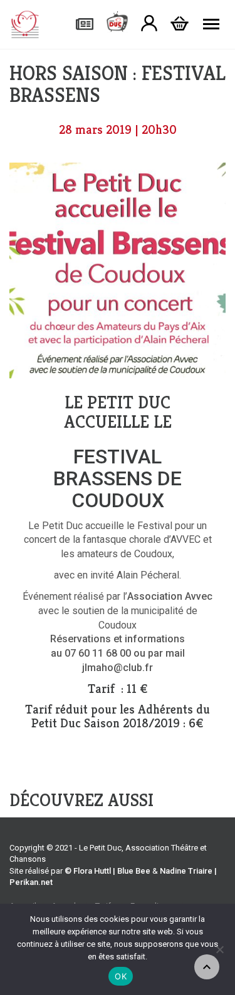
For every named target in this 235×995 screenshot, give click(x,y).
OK (121, 976)
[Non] (219, 949)
